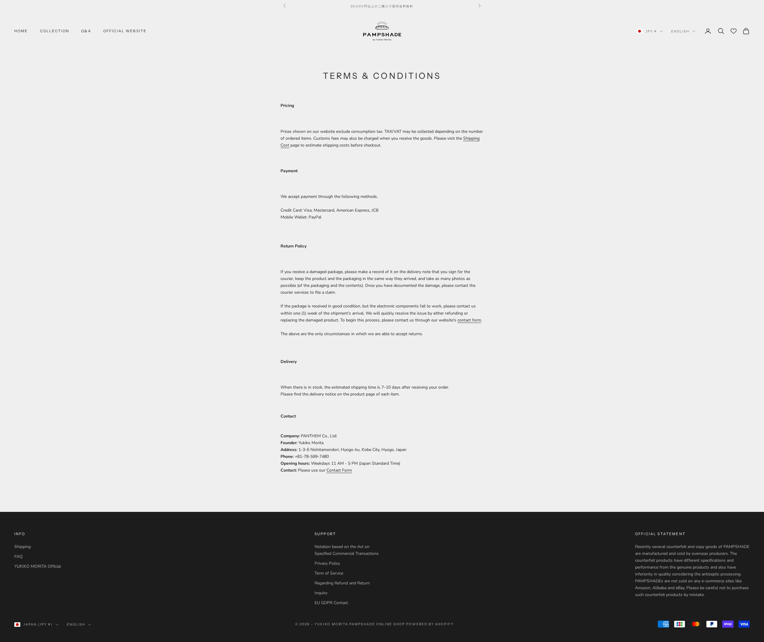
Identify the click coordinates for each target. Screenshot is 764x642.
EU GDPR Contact (331, 603)
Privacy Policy (327, 563)
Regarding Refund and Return (342, 583)
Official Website (125, 31)
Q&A (86, 31)
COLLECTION (55, 31)
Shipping (22, 546)
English (680, 31)
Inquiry (321, 593)
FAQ (18, 556)
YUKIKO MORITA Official (37, 566)
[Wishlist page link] (734, 31)
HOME (21, 31)
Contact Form (339, 470)
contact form (469, 320)
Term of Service (329, 573)
